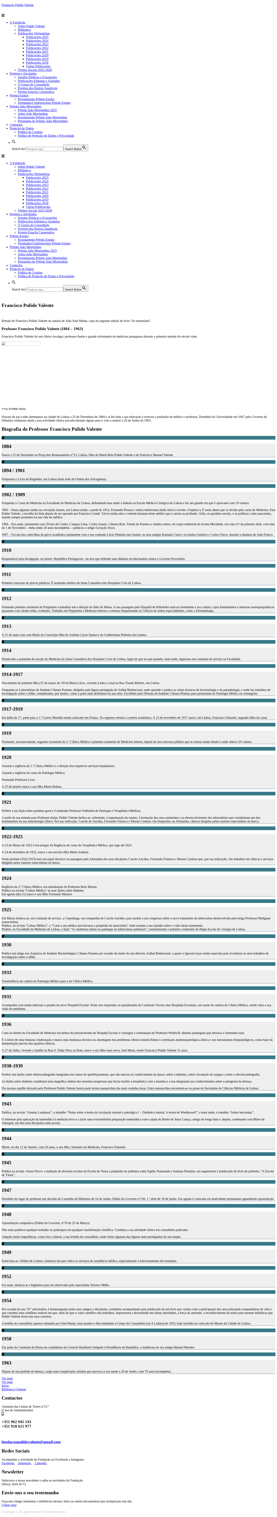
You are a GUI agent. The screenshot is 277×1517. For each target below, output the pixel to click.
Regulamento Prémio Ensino (36, 99)
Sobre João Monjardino (33, 113)
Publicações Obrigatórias (34, 33)
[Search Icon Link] (14, 142)
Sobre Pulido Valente (31, 26)
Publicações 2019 (37, 59)
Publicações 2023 (37, 44)
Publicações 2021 (37, 51)
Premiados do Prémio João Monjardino (43, 121)
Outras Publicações (38, 66)
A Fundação (17, 22)
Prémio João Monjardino (25, 106)
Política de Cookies (30, 132)
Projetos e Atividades (23, 73)
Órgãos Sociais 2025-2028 (35, 70)
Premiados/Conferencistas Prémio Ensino (44, 102)
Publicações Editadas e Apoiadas (39, 81)
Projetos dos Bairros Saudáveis (37, 88)
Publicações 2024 (37, 40)
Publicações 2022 (37, 48)
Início (5, 1385)
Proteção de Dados (22, 128)
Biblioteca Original (14, 1389)
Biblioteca (24, 29)
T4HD (70, 1512)
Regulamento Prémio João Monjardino (42, 117)
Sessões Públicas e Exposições (37, 77)
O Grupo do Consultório (33, 84)
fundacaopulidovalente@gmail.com (31, 1442)
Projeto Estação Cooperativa (36, 92)
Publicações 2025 (37, 37)
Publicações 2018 (37, 62)
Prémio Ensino (19, 95)
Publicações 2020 (37, 55)
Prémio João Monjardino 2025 (37, 110)
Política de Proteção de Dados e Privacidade (46, 135)
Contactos (16, 124)
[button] (7, 1378)
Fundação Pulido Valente (18, 5)
